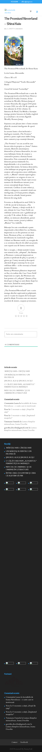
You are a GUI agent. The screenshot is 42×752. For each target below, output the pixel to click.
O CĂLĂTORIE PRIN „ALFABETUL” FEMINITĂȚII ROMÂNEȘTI (19, 385)
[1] (22, 574)
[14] (22, 484)
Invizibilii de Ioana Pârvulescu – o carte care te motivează (20, 404)
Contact (14, 742)
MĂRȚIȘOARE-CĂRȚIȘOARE (17, 371)
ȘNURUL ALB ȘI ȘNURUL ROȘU (18, 381)
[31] (10, 491)
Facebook (24, 742)
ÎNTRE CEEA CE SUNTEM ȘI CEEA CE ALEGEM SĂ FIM (21, 474)
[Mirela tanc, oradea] (34, 665)
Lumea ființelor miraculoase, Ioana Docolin (19, 422)
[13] (34, 484)
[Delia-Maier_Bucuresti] (10, 665)
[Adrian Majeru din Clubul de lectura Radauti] (34, 491)
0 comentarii (18, 29)
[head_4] (10, 484)
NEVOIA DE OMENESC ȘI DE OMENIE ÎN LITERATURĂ (17, 391)
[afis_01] (22, 665)
